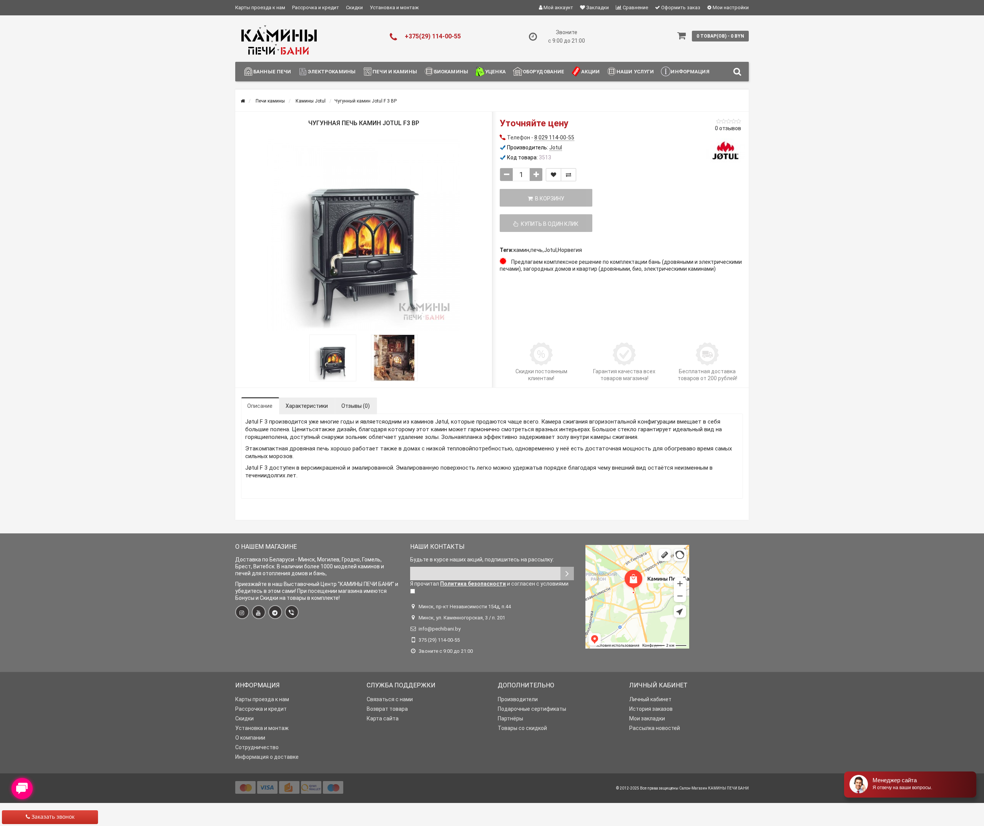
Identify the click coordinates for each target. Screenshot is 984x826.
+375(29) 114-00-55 (433, 36)
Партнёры (510, 718)
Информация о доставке (267, 757)
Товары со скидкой (522, 728)
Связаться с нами (390, 699)
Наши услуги (635, 71)
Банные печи (272, 71)
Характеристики (307, 406)
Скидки (354, 7)
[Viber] (292, 612)
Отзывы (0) (355, 406)
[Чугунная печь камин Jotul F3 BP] (363, 235)
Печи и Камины (394, 71)
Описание (260, 406)
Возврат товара (387, 709)
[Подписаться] (567, 573)
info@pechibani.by (439, 629)
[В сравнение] (568, 174)
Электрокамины (332, 71)
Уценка (495, 71)
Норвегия (570, 250)
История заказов (651, 709)
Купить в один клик (548, 224)
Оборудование (544, 71)
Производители (518, 699)
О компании (250, 738)
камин (521, 250)
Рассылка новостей (654, 728)
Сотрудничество (257, 747)
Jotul (550, 250)
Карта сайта (383, 718)
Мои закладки (647, 718)
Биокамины (451, 71)
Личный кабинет (650, 699)
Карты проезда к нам (260, 7)
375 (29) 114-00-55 (439, 640)
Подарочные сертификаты (532, 709)
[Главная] (243, 101)
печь (536, 250)
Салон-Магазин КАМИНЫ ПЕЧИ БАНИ (714, 788)
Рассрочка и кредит (315, 7)
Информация (690, 71)
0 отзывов (728, 128)
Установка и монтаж (394, 7)
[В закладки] (553, 174)
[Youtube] (259, 612)
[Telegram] (275, 612)
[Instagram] (242, 612)
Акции (590, 71)
